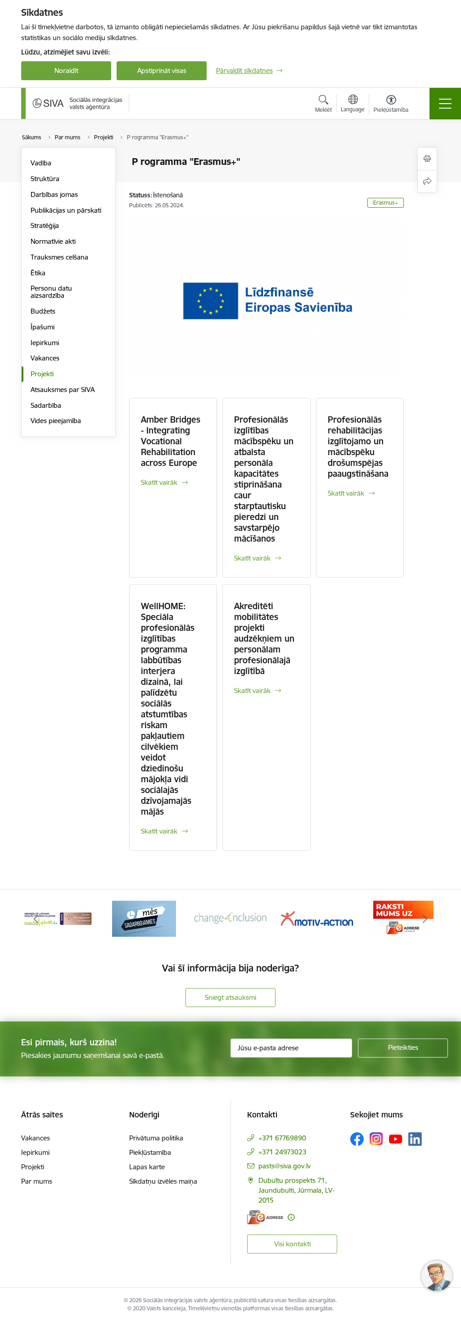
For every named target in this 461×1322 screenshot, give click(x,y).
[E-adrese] (265, 1217)
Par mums (36, 1181)
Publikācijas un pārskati (66, 210)
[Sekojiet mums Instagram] (376, 1138)
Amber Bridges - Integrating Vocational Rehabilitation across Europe (170, 441)
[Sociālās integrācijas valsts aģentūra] (77, 103)
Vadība (41, 163)
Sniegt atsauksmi (230, 997)
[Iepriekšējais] (36, 918)
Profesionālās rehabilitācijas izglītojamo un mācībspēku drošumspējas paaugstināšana (358, 446)
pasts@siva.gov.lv (284, 1166)
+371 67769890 (282, 1138)
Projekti (42, 373)
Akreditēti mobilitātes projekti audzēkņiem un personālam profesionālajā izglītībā (264, 638)
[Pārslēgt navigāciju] (445, 103)
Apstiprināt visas (161, 70)
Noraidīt (66, 70)
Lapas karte (147, 1166)
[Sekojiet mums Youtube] (395, 1138)
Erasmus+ (385, 202)
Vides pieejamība (56, 420)
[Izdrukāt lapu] (427, 159)
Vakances (45, 358)
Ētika (38, 273)
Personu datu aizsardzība (51, 292)
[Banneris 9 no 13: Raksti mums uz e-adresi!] (317, 918)
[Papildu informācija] (291, 1217)
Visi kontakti (292, 1244)
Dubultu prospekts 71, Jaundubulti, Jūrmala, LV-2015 (296, 1190)
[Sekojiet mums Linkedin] (415, 1139)
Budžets (43, 311)
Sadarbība (46, 405)
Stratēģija (45, 225)
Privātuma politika (156, 1138)
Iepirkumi (45, 342)
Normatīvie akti (53, 241)
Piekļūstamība (150, 1152)
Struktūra (45, 178)
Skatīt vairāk (159, 482)
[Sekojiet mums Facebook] (357, 1139)
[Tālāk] (425, 918)
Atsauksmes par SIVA (63, 389)
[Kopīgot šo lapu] (427, 181)
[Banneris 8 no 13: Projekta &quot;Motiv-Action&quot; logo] (230, 918)
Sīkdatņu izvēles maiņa (163, 1181)
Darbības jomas (54, 194)
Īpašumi (42, 327)
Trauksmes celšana (59, 257)
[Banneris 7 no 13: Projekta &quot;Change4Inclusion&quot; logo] (144, 918)
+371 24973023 (282, 1152)
